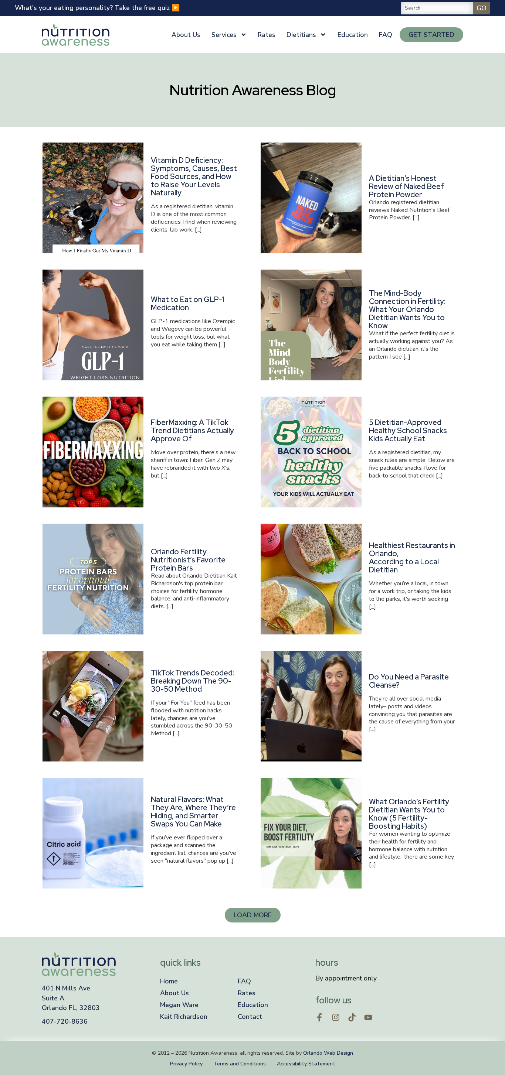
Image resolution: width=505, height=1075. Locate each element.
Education (353, 34)
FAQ (385, 34)
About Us (186, 34)
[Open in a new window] (319, 1017)
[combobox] (437, 8)
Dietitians (301, 34)
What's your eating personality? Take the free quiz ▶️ (97, 7)
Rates (266, 34)
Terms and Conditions (240, 1063)
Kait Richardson (183, 1016)
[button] (253, 915)
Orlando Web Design (328, 1053)
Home (169, 981)
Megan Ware (179, 1004)
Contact (250, 1016)
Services (224, 34)
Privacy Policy (186, 1063)
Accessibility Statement (306, 1063)
